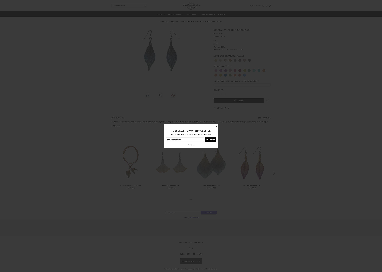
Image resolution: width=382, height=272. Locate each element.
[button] (216, 126)
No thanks (191, 145)
